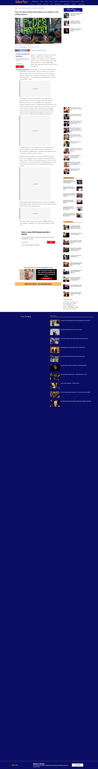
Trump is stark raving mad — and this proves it (76, 256)
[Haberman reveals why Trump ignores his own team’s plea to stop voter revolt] (79, 215)
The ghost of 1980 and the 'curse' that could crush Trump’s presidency (75, 278)
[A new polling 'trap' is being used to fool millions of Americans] (66, 272)
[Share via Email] (23, 50)
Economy (56, 1)
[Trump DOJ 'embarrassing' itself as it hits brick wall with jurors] (79, 189)
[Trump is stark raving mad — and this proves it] (66, 257)
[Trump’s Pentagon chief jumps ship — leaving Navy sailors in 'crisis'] (55, 377)
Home (16, 8)
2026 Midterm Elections (64, 1)
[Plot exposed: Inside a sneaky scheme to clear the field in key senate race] (79, 195)
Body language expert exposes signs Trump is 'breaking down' (76, 264)
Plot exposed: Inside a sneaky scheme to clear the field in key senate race (69, 195)
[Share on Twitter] (21, 50)
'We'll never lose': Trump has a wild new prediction (76, 234)
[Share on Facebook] (18, 50)
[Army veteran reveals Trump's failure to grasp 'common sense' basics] (66, 15)
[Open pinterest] (27, 316)
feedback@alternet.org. (47, 267)
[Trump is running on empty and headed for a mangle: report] (66, 294)
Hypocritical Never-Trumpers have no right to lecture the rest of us (76, 241)
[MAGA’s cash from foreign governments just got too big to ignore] (79, 202)
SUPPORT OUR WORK (81, 4)
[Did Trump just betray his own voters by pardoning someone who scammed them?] (28, 274)
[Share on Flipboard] (16, 50)
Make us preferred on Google (39, 50)
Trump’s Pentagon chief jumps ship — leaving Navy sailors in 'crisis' (74, 374)
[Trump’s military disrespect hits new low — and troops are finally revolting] (66, 250)
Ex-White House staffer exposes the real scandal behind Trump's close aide (75, 22)
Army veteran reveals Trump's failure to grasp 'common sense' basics (76, 14)
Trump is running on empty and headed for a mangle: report (75, 293)
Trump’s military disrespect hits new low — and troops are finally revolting (75, 249)
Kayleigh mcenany (69, 303)
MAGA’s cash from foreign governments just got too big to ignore (69, 201)
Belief (41, 1)
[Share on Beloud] (28, 50)
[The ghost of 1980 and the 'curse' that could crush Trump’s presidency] (66, 279)
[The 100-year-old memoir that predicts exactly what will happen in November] (55, 403)
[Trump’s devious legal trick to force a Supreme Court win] (66, 287)
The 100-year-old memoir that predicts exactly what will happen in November (76, 401)
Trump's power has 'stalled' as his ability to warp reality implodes (76, 29)
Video (51, 1)
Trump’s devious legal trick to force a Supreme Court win (76, 286)
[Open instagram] (25, 316)
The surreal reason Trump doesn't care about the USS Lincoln (73, 356)
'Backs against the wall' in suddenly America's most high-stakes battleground (69, 181)
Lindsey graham (70, 306)
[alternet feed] (80, 2)
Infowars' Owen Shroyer (46, 151)
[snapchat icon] (30, 316)
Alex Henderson (23, 47)
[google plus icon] (24, 316)
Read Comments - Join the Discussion (38, 284)
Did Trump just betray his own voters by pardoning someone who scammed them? (46, 273)
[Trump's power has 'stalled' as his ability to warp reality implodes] (66, 31)
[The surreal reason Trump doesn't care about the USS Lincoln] (55, 359)
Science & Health (35, 1)
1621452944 (35, 130)
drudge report (69, 304)
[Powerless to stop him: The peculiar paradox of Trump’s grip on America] (79, 208)
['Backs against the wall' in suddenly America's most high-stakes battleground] (79, 182)
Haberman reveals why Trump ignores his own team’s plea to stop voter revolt (69, 214)
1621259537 (35, 88)
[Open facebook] (78, 1)
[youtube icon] (28, 316)
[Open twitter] (79, 1)
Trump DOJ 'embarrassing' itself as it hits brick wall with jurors (69, 188)
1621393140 (35, 184)
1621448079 (35, 213)
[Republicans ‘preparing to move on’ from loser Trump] (55, 332)
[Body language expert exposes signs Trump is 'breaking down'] (66, 264)
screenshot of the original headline (42, 77)
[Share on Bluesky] (26, 50)
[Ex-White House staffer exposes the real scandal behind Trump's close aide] (66, 23)
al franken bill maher (70, 307)
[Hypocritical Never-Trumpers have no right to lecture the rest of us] (66, 242)
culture (46, 1)
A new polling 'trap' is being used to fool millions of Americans (75, 271)
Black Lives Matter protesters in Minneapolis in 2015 (23, 44)
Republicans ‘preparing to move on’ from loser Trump (71, 329)
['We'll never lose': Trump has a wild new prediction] (66, 235)
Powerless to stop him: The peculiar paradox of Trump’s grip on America (68, 208)
